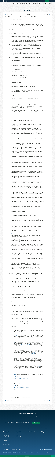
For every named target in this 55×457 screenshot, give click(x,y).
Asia (4, 433)
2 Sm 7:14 (22, 387)
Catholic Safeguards (6, 444)
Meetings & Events (31, 431)
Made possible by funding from (42, 452)
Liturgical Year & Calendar (20, 433)
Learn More (36, 422)
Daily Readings (28, 1)
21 (35, 16)
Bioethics (4, 439)
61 (31, 337)
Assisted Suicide (6, 436)
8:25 (15, 387)
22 (17, 337)
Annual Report (5, 432)
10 (20, 16)
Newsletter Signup (44, 432)
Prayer (17, 432)
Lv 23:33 (22, 344)
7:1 (38, 352)
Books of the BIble (19, 430)
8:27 (39, 366)
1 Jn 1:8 (21, 392)
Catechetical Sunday (6, 442)
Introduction (7, 16)
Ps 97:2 (25, 383)
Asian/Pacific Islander (6, 435)
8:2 (14, 342)
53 (18, 337)
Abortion (4, 428)
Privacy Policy (30, 397)
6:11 (37, 339)
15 (27, 16)
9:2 (35, 338)
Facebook (42, 449)
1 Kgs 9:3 (33, 353)
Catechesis (5, 441)
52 (23, 367)
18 (31, 16)
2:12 (17, 361)
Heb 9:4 (27, 378)
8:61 (15, 370)
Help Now (30, 430)
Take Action (30, 428)
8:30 (22, 367)
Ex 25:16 (17, 378)
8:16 (15, 385)
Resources (42, 430)
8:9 (15, 378)
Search (50, 1)
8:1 (14, 335)
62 (39, 337)
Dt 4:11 (21, 383)
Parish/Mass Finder (44, 428)
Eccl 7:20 (18, 392)
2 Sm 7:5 (19, 385)
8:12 (15, 355)
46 (19, 361)
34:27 (20, 378)
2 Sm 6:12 (34, 352)
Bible (4, 437)
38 (22, 380)
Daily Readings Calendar (32, 1)
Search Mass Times (19, 431)
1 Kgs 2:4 (17, 387)
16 (28, 16)
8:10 (25, 350)
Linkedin (47, 449)
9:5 (20, 387)
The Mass (17, 437)
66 (16, 335)
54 (30, 337)
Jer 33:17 (27, 387)
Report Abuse (41, 1)
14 (25, 16)
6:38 (30, 346)
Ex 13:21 (17, 380)
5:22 (23, 383)
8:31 (15, 389)
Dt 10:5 (24, 378)
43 (24, 344)
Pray (29, 432)
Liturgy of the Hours (19, 436)
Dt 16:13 (26, 344)
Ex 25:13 (17, 376)
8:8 (15, 376)
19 (32, 16)
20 (34, 16)
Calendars (42, 431)
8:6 (14, 349)
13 (24, 16)
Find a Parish (35, 1)
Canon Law (5, 440)
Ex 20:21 (17, 383)
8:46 (15, 392)
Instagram (49, 449)
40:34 (21, 380)
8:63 (15, 374)
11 (21, 16)
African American (6, 431)
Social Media (43, 433)
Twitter (40, 449)
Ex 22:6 (17, 389)
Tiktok (51, 449)
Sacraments (18, 435)
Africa (4, 430)
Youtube (45, 449)
